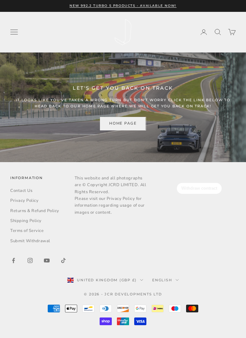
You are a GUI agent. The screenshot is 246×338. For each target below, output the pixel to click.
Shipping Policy (26, 221)
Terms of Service (27, 231)
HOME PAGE (122, 123)
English (162, 280)
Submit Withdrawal (30, 241)
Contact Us (21, 191)
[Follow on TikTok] (63, 260)
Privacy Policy (24, 200)
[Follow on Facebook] (13, 260)
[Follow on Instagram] (30, 260)
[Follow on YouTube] (47, 260)
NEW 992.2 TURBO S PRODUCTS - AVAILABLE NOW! (123, 6)
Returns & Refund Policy (34, 211)
